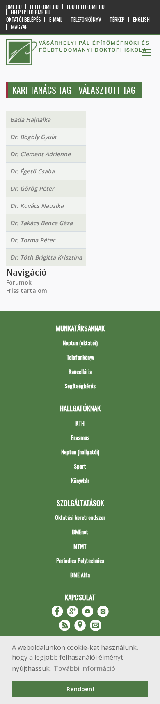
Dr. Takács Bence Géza (41, 223)
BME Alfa (80, 574)
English (141, 19)
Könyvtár (80, 480)
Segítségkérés (80, 385)
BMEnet (80, 531)
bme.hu (14, 6)
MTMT (80, 546)
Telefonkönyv (86, 19)
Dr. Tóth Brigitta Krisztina (46, 257)
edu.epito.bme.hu (86, 6)
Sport (80, 466)
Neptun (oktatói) (80, 342)
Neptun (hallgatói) (80, 451)
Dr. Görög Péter (32, 188)
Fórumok (19, 282)
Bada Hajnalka (30, 119)
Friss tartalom (26, 290)
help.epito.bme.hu (30, 12)
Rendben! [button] (80, 689)
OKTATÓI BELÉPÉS (23, 19)
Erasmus (80, 437)
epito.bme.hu (44, 6)
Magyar (19, 27)
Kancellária (80, 371)
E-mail (55, 19)
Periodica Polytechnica (80, 560)
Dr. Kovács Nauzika (37, 206)
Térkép (117, 19)
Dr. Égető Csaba (32, 171)
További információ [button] (84, 668)
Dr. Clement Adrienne (40, 154)
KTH (80, 423)
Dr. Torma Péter (32, 240)
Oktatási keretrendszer (80, 517)
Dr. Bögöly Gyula (33, 137)
